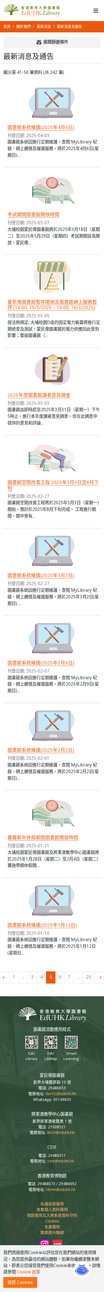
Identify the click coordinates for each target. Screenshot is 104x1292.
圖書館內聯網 (52, 1232)
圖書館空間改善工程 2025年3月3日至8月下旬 (53, 485)
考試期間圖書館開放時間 (33, 214)
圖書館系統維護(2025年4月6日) (40, 127)
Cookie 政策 (28, 1272)
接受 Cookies (20, 1282)
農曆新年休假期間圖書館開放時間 (42, 837)
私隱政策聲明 (52, 1203)
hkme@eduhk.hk (60, 1189)
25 (88, 977)
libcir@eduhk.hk (61, 1132)
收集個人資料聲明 (52, 1209)
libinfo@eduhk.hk (61, 1093)
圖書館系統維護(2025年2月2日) (40, 750)
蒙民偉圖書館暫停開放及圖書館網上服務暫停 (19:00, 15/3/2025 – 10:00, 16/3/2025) (52, 305)
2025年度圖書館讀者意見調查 (38, 395)
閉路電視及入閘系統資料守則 (52, 1215)
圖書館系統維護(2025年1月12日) (42, 925)
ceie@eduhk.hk (60, 1161)
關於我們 (23, 26)
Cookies (52, 1221)
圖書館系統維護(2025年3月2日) (40, 575)
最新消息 (44, 26)
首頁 (7, 26)
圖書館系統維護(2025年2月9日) (40, 663)
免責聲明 (52, 1226)
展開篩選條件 (55, 42)
